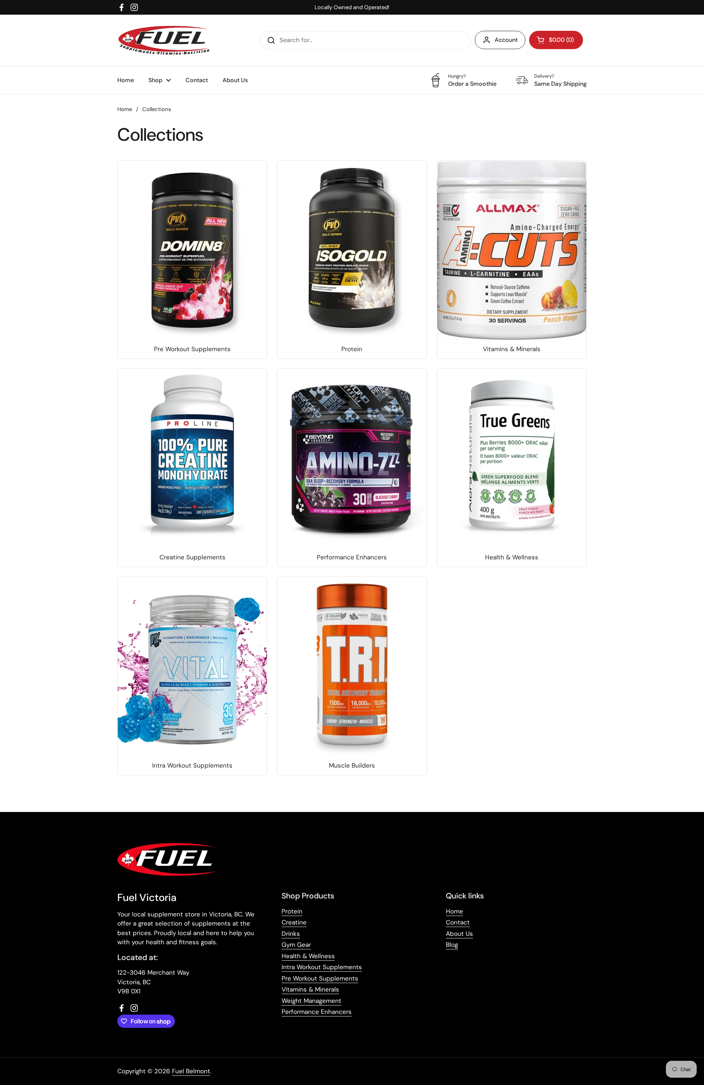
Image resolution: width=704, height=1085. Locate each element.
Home (124, 109)
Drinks (291, 934)
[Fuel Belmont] (166, 40)
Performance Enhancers (317, 1012)
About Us (459, 934)
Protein (292, 911)
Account (506, 40)
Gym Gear (296, 945)
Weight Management (311, 1001)
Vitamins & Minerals (310, 989)
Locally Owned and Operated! (352, 7)
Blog (452, 945)
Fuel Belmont (191, 1071)
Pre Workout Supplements (320, 978)
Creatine (294, 922)
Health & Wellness (308, 956)
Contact (458, 922)
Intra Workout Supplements (322, 967)
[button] (556, 40)
